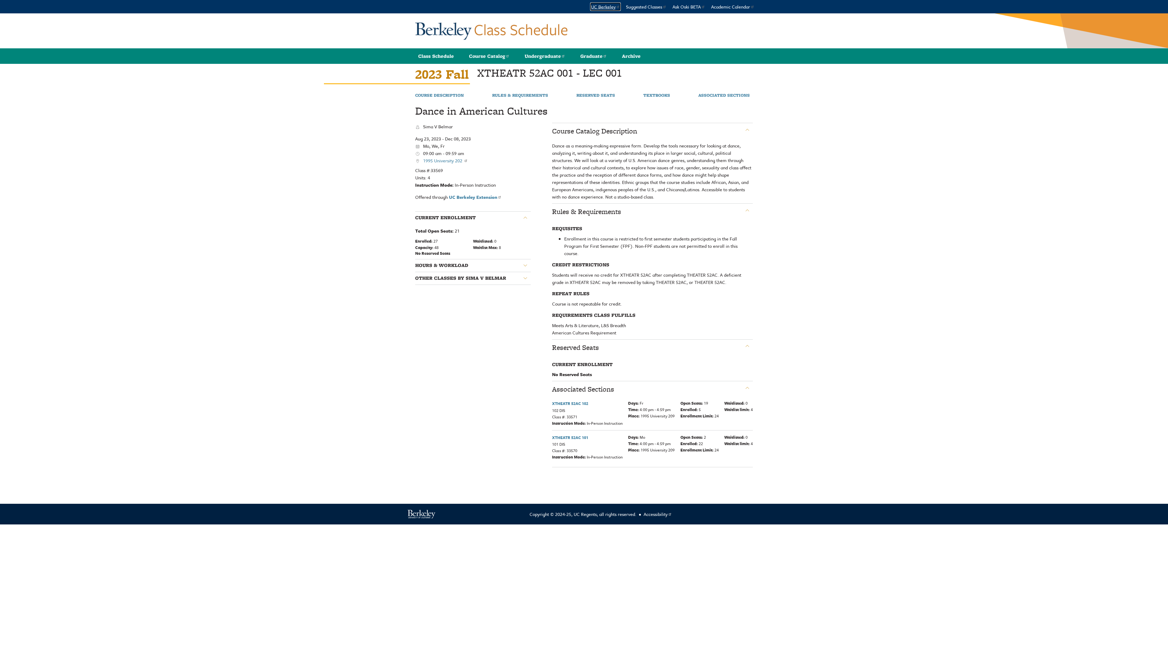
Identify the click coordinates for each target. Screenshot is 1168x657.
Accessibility (656, 514)
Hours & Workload (441, 265)
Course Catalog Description (594, 131)
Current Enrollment (445, 218)
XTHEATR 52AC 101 (570, 437)
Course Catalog (487, 56)
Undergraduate (543, 56)
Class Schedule (436, 56)
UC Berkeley (603, 6)
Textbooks (656, 95)
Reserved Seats (595, 95)
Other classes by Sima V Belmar (460, 278)
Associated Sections (724, 95)
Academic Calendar (730, 6)
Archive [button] (631, 56)
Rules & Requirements (520, 95)
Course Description (439, 95)
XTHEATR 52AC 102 (570, 403)
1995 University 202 (443, 160)
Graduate (591, 56)
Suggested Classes (644, 6)
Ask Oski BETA (687, 6)
